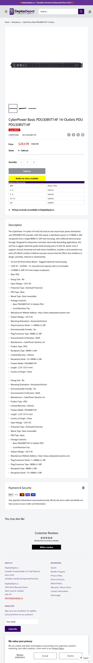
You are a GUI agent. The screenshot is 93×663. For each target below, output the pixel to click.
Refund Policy (56, 583)
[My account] (90, 11)
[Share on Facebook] (69, 134)
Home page (55, 595)
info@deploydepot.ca (14, 598)
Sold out (27, 171)
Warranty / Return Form (61, 587)
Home (7, 22)
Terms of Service (58, 579)
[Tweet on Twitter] (78, 134)
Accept (45, 655)
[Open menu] (6, 11)
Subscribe (12, 628)
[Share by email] (82, 134)
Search (53, 567)
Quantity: (13, 162)
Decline (70, 655)
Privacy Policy (56, 575)
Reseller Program (58, 571)
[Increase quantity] (33, 162)
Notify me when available (27, 178)
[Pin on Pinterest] (73, 134)
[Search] (81, 11)
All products (16, 22)
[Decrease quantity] (21, 162)
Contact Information (59, 591)
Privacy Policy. (58, 648)
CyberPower (14, 135)
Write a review (46, 547)
